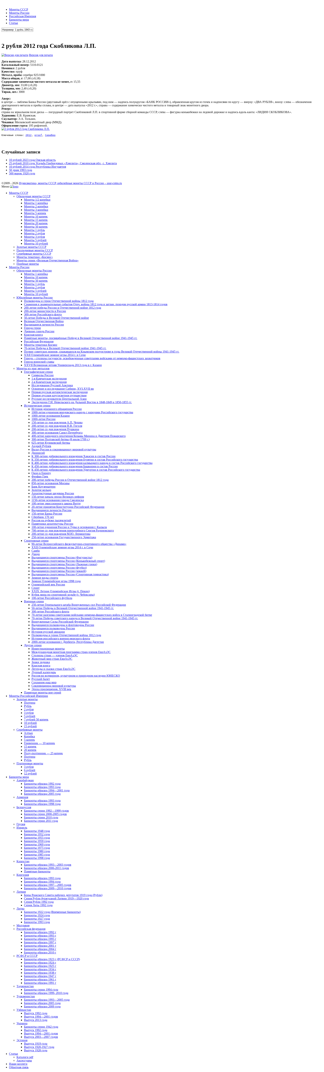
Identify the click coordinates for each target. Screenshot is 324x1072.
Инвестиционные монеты (48, 648)
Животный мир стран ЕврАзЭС (52, 658)
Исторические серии (37, 405)
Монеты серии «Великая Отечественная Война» (47, 260)
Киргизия (22, 874)
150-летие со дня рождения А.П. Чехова (57, 422)
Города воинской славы (39, 361)
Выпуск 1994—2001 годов (41, 1016)
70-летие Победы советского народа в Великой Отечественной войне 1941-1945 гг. (85, 618)
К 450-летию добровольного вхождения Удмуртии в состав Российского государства (86, 469)
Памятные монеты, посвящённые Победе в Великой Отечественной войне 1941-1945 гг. (80, 338)
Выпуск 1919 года (35, 1043)
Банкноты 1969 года (37, 844)
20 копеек (30, 749)
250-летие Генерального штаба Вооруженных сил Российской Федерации (79, 604)
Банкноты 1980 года (37, 851)
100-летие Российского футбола (52, 598)
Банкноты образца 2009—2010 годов (47, 888)
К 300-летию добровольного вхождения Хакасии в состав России (74, 456)
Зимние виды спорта (45, 577)
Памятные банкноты (37, 871)
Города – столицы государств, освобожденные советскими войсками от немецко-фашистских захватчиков (92, 358)
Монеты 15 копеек (36, 219)
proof (38, 135)
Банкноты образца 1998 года (42, 804)
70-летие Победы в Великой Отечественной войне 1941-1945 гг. (65, 348)
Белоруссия (23, 807)
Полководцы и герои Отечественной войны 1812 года (59, 301)
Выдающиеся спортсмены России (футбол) (59, 567)
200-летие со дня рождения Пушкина (55, 429)
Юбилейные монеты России (34, 297)
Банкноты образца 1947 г (40, 976)
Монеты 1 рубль (34, 230)
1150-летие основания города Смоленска (58, 500)
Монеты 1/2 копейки (37, 199)
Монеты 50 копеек (36, 226)
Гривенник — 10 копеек (39, 743)
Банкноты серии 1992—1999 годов (46, 810)
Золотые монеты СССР (31, 246)
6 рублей (29, 770)
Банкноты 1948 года (37, 831)
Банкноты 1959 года (37, 841)
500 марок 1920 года (22, 173)
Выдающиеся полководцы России (53, 628)
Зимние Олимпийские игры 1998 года (56, 581)
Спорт (36, 587)
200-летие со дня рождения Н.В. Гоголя (57, 425)
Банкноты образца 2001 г (40, 945)
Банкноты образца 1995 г (40, 939)
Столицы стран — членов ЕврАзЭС (55, 655)
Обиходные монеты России (34, 270)
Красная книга (33, 334)
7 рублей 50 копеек (36, 719)
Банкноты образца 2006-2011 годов (46, 868)
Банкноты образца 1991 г (40, 982)
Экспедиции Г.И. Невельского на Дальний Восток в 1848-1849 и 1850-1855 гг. (82, 402)
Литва (20, 908)
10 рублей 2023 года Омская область (32, 159)
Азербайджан (25, 780)
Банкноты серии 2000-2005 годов (45, 814)
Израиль (21, 827)
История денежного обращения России (57, 409)
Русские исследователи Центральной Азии (59, 398)
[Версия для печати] (15, 55)
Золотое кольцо (41, 490)
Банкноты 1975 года (37, 847)
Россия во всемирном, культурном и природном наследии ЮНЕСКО (76, 675)
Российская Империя (22, 16)
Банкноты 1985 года (37, 854)
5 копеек (29, 739)
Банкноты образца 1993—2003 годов (47, 864)
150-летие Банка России (47, 513)
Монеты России (19, 12)
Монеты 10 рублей (36, 243)
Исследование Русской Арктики (52, 385)
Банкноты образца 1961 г (40, 979)
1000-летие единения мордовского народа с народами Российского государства (82, 412)
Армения (22, 797)
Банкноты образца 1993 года (42, 787)
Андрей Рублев (41, 446)
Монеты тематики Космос (40, 344)
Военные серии (34, 601)
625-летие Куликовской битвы (51, 442)
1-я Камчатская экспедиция (49, 378)
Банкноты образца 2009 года (42, 1006)
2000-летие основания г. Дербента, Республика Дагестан (68, 641)
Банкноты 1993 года (37, 922)
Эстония (21, 1040)
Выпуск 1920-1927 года (39, 1047)
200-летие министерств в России (45, 311)
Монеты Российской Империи (28, 695)
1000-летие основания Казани (51, 415)
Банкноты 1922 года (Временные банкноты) (52, 912)
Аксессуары (24, 1060)
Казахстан (22, 861)
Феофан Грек (40, 476)
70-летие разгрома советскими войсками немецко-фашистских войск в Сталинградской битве (92, 614)
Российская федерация (30, 928)
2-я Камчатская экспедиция (49, 382)
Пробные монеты (27, 263)
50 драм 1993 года (20, 170)
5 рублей (29, 716)
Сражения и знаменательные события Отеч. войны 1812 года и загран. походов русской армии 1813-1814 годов (95, 304)
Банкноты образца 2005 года (42, 793)
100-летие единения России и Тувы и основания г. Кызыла (69, 527)
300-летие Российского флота (43, 314)
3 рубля (29, 712)
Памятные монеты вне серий (42, 692)
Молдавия (22, 925)
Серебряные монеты (29, 729)
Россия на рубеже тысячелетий (51, 520)
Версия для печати (41, 55)
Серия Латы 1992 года (38, 905)
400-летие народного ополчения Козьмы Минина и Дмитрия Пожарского (79, 436)
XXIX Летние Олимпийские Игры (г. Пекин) (61, 591)
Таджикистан (25, 986)
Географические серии (38, 371)
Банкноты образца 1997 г (40, 942)
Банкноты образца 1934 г (40, 969)
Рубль (28, 706)
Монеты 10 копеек (36, 216)
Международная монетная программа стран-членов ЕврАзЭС (71, 652)
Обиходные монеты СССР (33, 196)
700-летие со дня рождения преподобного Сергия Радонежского (73, 530)
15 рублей (30, 726)
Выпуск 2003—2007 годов (41, 1036)
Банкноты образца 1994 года (42, 881)
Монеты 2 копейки (36, 206)
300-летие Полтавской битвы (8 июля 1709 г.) (61, 439)
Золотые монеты (27, 699)
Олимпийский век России (48, 584)
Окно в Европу (41, 473)
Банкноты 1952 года (37, 834)
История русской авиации (48, 631)
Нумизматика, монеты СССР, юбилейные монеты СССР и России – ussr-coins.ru (70, 183)
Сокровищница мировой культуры (54, 685)
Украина (21, 1023)
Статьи (13, 23)
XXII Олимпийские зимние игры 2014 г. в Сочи (55, 355)
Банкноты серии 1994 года (41, 989)
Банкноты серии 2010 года (41, 817)
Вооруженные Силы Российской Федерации (60, 621)
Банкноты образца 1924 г (40, 962)
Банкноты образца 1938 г (40, 972)
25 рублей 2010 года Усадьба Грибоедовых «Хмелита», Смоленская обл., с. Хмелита (63, 163)
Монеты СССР (18, 9)
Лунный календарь (44, 672)
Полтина (29, 702)
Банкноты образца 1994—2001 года (47, 790)
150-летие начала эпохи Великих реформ (58, 496)
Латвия (21, 891)
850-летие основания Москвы (51, 483)
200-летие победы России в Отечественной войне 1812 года (62, 307)
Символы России (43, 375)
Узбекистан (23, 1009)
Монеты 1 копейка (36, 203)
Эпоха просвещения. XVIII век (51, 689)
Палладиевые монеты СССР (34, 250)
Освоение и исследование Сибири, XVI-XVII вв (63, 388)
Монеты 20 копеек (36, 223)
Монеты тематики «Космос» (34, 257)
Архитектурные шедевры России (53, 493)
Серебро (50, 135)
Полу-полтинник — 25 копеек (43, 753)
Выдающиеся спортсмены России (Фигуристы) (62, 557)
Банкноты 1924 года (37, 915)
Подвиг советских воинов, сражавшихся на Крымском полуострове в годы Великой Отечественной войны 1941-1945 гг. (101, 351)
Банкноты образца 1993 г (40, 935)
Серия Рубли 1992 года (39, 901)
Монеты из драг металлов (33, 368)
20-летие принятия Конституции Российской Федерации (68, 506)
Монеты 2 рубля (34, 233)
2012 (29, 135)
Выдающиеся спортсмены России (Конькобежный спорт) (68, 560)
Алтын (28, 733)
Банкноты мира (19, 19)
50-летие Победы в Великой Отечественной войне (56, 317)
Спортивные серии (36, 540)
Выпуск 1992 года (35, 1013)
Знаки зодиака (41, 662)
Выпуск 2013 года (35, 1020)
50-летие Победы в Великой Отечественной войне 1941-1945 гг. (73, 608)
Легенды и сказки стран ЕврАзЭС (53, 668)
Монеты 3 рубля (34, 236)
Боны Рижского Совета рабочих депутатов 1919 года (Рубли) (63, 895)
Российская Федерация (38, 341)
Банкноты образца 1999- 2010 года (46, 993)
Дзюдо (36, 554)
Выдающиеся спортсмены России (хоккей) (59, 571)
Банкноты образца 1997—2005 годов (47, 885)
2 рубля (29, 709)
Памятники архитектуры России (52, 523)
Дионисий (38, 452)
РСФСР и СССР (27, 955)
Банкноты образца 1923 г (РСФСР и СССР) (52, 959)
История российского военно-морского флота (61, 638)
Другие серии (33, 645)
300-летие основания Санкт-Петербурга (57, 432)
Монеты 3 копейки (36, 209)
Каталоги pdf (24, 1057)
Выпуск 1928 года (35, 1050)
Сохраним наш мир (44, 682)
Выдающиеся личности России (44, 324)
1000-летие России (44, 419)
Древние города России (39, 331)
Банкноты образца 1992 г (40, 932)
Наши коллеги (18, 1063)
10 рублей (30, 722)
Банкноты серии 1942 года (41, 1026)
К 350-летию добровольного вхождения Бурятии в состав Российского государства (85, 459)
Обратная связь (18, 1067)
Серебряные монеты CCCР (33, 253)
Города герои (32, 328)
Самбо (36, 550)
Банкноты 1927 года (37, 918)
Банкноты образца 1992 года (42, 783)
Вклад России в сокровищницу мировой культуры (64, 449)
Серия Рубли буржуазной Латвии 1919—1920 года (56, 898)
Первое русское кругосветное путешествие (59, 395)
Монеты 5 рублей (35, 240)
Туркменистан (25, 996)
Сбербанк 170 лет (43, 517)
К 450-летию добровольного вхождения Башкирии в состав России (75, 466)
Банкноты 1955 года (37, 837)
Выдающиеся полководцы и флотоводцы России (63, 625)
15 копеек (30, 746)
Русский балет (41, 679)
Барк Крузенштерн (44, 486)
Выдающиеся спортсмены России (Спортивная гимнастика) (70, 574)
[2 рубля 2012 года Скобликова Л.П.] (26, 129)
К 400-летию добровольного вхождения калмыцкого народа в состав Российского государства (92, 463)
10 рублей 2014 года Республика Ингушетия (37, 166)
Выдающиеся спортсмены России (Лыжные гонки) (64, 564)
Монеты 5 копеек (35, 213)
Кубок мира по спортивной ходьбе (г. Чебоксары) (63, 594)
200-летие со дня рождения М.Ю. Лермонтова (61, 533)
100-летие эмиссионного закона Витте (56, 503)
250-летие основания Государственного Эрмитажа (64, 537)
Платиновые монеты (29, 763)
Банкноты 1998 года (37, 858)
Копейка (29, 736)
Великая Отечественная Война (44, 321)
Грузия (20, 824)
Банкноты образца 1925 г (40, 966)
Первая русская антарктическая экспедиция (60, 392)
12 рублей (30, 773)
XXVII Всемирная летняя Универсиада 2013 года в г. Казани (63, 365)
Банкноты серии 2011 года (41, 820)
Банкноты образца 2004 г (40, 949)
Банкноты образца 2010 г (40, 952)
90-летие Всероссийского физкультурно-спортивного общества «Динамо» (79, 544)
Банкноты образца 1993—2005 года (47, 999)
